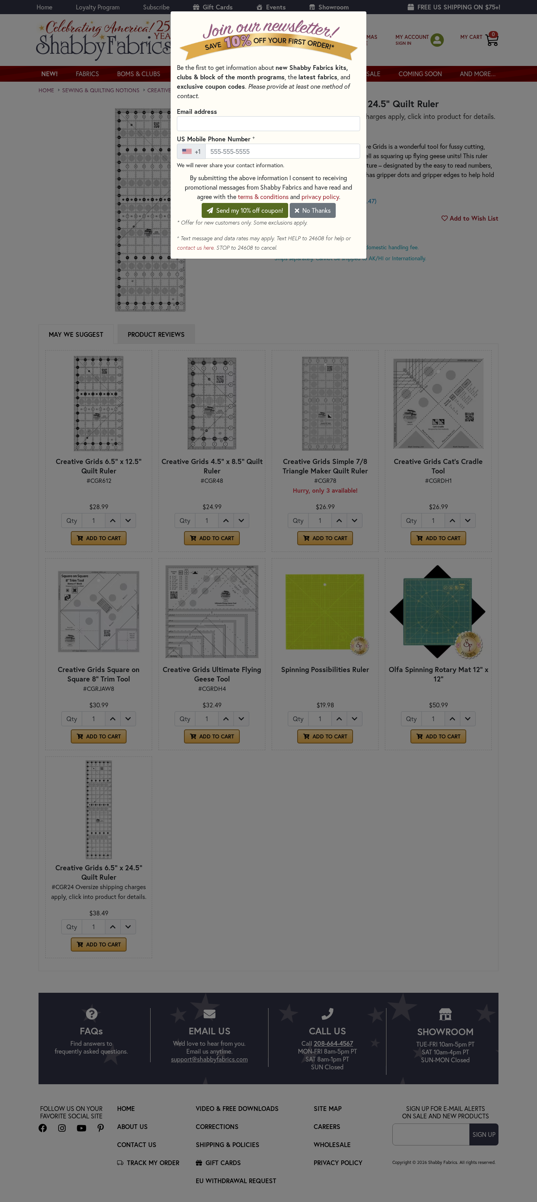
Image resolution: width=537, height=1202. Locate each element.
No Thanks (316, 210)
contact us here (195, 247)
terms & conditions (263, 196)
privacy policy (320, 196)
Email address (197, 111)
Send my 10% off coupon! (249, 210)
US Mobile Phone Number (216, 138)
